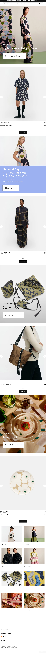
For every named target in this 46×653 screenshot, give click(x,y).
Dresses (26, 544)
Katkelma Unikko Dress (4, 122)
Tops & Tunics (27, 566)
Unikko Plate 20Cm (4, 511)
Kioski (2, 544)
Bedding (3, 610)
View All (23, 132)
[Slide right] (44, 97)
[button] (4, 4)
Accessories (27, 589)
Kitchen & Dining (28, 610)
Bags (2, 589)
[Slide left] (1, 97)
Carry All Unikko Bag (4, 381)
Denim (2, 566)
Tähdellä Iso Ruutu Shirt (5, 252)
